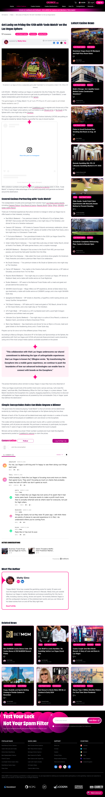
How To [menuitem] (71, 6)
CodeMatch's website (26, 433)
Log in (57, 441)
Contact (56, 748)
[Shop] (75, 2)
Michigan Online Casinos (34, 752)
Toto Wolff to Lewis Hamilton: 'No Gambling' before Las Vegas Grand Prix (51, 651)
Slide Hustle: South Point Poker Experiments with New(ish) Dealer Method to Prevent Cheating (85, 203)
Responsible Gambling (60, 758)
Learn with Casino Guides (35, 762)
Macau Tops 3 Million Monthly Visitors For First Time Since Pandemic (87, 691)
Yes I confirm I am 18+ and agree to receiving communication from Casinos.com (73, 726)
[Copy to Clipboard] (65, 43)
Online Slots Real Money (8, 752)
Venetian (30, 112)
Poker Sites (5, 768)
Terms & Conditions (59, 762)
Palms (50, 205)
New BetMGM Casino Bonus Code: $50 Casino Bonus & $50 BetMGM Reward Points (17, 651)
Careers (56, 752)
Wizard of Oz (48, 110)
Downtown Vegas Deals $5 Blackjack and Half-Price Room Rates (86, 52)
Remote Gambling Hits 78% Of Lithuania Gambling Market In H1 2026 (87, 164)
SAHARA (61, 205)
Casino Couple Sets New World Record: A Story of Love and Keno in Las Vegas (86, 651)
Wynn (55, 205)
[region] (35, 500)
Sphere (35, 97)
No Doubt (59, 110)
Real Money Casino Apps (8, 765)
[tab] (8, 454)
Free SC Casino (6, 758)
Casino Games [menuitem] (35, 6)
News (12, 15)
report (65, 469)
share (60, 469)
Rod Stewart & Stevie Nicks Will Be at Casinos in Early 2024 (52, 691)
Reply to (18, 492)
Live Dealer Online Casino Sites (10, 762)
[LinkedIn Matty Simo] (22, 581)
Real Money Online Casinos (9, 745)
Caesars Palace (14, 205)
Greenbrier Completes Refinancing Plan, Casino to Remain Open (85, 243)
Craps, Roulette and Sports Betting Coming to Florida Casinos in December (16, 692)
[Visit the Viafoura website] (64, 559)
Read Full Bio (11, 606)
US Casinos (5, 15)
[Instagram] (60, 766)
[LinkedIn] (54, 43)
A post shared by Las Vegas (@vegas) (29, 182)
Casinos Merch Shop (33, 768)
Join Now (93, 720)
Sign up (63, 441)
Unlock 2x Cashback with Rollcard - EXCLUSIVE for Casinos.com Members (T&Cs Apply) (38, 10)
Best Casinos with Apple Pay (35, 758)
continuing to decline (41, 187)
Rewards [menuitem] (90, 6)
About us (56, 745)
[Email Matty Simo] (18, 581)
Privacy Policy (58, 755)
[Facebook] (58, 43)
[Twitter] (61, 43)
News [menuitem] (64, 6)
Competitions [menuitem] (80, 6)
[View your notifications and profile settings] (66, 455)
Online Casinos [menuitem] (21, 6)
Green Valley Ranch (9, 208)
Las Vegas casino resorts (55, 203)
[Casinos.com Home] (52, 2)
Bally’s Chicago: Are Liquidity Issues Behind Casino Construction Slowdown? (86, 91)
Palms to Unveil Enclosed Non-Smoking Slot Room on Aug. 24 (84, 130)
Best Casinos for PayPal (34, 755)
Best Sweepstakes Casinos (9, 755)
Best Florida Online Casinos (35, 745)
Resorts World (42, 205)
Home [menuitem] (12, 6)
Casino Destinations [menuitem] (51, 6)
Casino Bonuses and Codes (9, 748)
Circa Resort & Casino (28, 205)
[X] (64, 766)
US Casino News (32, 765)
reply (10, 469)
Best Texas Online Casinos (35, 748)
